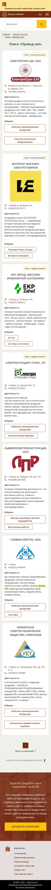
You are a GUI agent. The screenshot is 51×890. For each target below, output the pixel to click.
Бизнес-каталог (20, 34)
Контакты (19, 848)
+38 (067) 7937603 (16, 388)
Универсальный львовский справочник (25, 8)
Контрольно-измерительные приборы (25, 725)
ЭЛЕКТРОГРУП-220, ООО (25, 61)
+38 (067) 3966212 (16, 302)
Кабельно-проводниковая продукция (25, 128)
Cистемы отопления (18, 343)
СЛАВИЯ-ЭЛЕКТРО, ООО (25, 539)
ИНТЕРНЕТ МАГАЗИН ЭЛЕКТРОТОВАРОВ (25, 165)
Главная (6, 34)
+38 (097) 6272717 (16, 208)
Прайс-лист (20, 870)
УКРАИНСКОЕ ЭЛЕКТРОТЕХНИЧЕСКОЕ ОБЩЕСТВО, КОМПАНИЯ (25, 631)
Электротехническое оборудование (25, 140)
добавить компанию (25, 826)
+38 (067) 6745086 (16, 673)
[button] (13, 14)
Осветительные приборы (21, 435)
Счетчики (13, 614)
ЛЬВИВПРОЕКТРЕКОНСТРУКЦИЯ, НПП (25, 450)
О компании (20, 853)
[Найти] (41, 24)
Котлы (11, 337)
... (43, 116)
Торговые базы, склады (20, 249)
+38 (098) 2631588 (16, 479)
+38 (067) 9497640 (16, 567)
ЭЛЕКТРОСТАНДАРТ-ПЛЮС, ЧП (25, 362)
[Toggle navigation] (47, 14)
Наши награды (21, 861)
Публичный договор (24, 857)
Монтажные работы (18, 527)
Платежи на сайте (23, 874)
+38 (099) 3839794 (16, 91)
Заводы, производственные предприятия (25, 519)
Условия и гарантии (24, 865)
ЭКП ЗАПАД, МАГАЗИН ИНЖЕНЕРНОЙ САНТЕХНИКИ (25, 276)
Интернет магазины (18, 255)
